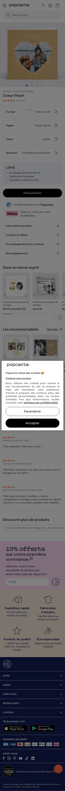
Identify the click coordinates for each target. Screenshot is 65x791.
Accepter (33, 423)
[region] (32, 395)
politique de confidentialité (41, 402)
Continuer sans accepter (18, 378)
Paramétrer (32, 411)
